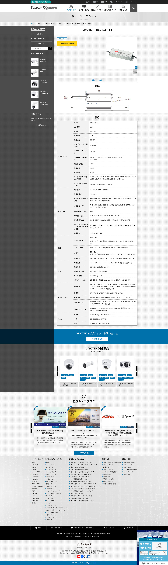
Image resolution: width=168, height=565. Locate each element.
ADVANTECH (36, 484)
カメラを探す (71, 10)
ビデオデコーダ (51, 515)
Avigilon (34, 488)
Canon (34, 467)
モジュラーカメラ (51, 481)
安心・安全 (127, 474)
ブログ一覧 (85, 453)
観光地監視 (106, 476)
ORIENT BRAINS (37, 486)
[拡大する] (136, 67)
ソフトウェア (50, 498)
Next (136, 371)
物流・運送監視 (108, 481)
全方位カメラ (50, 476)
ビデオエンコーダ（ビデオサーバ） (57, 508)
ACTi (33, 491)
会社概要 (128, 527)
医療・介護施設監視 (109, 484)
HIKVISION (35, 498)
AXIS (33, 462)
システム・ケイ (132, 1)
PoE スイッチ (50, 496)
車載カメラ (49, 479)
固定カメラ (49, 462)
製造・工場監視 (108, 465)
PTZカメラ (49, 467)
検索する (41, 43)
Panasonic (35, 479)
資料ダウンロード (110, 10)
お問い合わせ (123, 10)
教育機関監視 (107, 474)
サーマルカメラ (51, 472)
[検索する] (50, 48)
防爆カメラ (49, 484)
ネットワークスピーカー (53, 493)
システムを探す (84, 10)
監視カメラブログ (97, 10)
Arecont (34, 493)
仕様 (100, 80)
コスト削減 (127, 467)
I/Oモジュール (50, 500)
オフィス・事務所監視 (110, 472)
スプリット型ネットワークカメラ (56, 510)
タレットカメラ (51, 469)
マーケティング (128, 472)
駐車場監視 (106, 467)
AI (89, 1)
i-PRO (34, 469)
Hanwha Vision (36, 472)
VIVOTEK (35, 465)
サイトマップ (110, 527)
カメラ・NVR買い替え (130, 469)
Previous (57, 371)
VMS (97, 1)
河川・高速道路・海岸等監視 (112, 462)
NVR (105, 1)
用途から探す (126, 459)
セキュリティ (128, 465)
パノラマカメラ (51, 474)
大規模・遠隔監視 (129, 462)
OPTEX (34, 505)
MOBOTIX (35, 481)
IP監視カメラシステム (76, 459)
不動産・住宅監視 (108, 479)
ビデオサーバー (51, 517)
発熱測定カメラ (51, 486)
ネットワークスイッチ (53, 491)
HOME (40, 527)
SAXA (33, 503)
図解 (93, 80)
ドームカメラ (50, 465)
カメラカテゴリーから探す (53, 459)
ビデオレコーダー (51, 505)
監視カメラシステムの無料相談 (83, 527)
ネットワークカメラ (117, 1)
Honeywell (35, 474)
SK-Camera (35, 476)
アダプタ (49, 520)
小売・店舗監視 (108, 469)
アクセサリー (50, 488)
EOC (33, 496)
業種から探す (106, 459)
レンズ (48, 503)
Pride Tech (35, 500)
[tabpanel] (135, 71)
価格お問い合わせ (68, 43)
